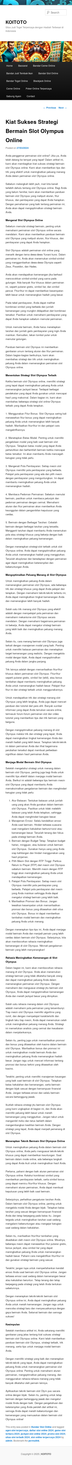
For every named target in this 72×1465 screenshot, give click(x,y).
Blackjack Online (42, 80)
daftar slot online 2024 (41, 1430)
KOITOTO (16, 22)
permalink (33, 1440)
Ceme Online (13, 88)
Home (9, 65)
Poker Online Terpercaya (39, 88)
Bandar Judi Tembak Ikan (19, 73)
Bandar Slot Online (48, 73)
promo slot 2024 (56, 1433)
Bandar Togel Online (17, 80)
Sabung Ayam (13, 96)
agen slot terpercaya (17, 1430)
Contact (31, 96)
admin (9, 1440)
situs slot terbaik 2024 (18, 1437)
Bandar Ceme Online (44, 65)
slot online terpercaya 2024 (46, 1437)
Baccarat (22, 65)
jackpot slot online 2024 (33, 1433)
